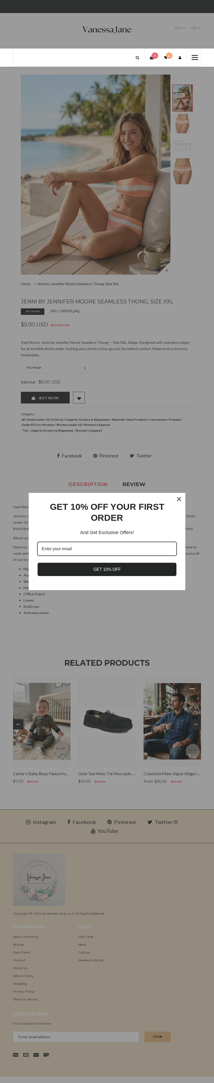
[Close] (179, 499)
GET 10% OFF (107, 569)
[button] (137, 57)
